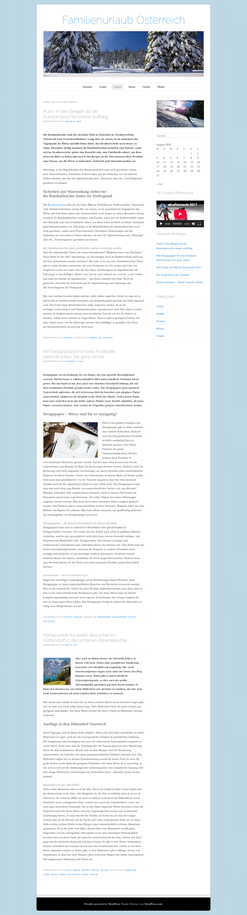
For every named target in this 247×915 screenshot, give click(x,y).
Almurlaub (130, 870)
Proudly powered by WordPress (102, 904)
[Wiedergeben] (161, 224)
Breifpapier (104, 617)
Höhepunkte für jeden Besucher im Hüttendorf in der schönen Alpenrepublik (85, 637)
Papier (131, 617)
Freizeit (117, 87)
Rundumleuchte (57, 204)
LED (100, 338)
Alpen (46, 874)
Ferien (62, 874)
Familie (146, 87)
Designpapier (119, 617)
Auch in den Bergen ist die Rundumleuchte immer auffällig (75, 114)
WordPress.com (153, 904)
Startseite (87, 87)
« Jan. (159, 184)
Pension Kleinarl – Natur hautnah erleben (179, 282)
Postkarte (49, 621)
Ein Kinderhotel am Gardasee (173, 274)
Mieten (161, 87)
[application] (180, 214)
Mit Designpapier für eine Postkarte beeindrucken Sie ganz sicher (79, 354)
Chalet (67, 870)
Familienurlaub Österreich (123, 20)
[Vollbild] (199, 224)
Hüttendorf (74, 874)
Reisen (132, 87)
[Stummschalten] (193, 224)
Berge (54, 874)
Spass (85, 874)
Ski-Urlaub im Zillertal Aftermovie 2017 (179, 267)
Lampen (93, 338)
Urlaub (102, 87)
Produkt (108, 338)
